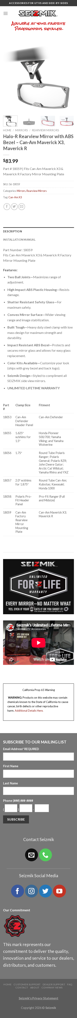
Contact (21, 987)
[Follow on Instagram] (31, 891)
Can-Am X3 (15, 197)
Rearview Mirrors (45, 130)
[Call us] (45, 854)
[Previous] (9, 77)
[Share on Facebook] (6, 206)
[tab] (38, 231)
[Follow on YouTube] (59, 891)
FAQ (69, 984)
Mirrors (21, 130)
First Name (10, 766)
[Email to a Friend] (21, 206)
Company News (52, 987)
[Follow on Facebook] (17, 891)
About (34, 987)
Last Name (10, 783)
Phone (18, 800)
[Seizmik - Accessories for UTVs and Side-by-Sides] (38, 13)
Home (7, 130)
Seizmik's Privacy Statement (38, 998)
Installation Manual (19, 239)
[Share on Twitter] (14, 206)
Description (12, 231)
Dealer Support (54, 984)
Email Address (21, 749)
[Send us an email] (31, 854)
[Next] (67, 77)
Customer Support (27, 984)
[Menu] (5, 13)
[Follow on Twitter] (45, 891)
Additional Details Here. (29, 710)
